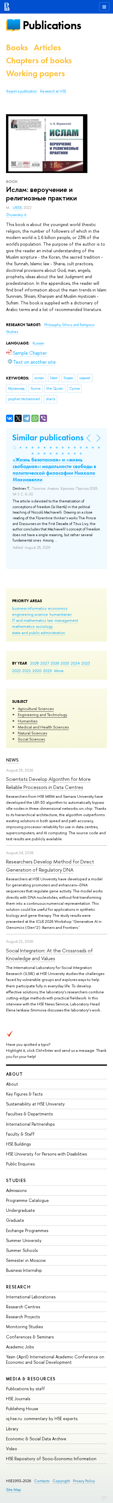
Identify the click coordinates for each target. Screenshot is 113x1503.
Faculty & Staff (20, 1134)
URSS (17, 207)
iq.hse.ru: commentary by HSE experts (41, 1418)
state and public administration (38, 632)
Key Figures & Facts (24, 1094)
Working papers (35, 73)
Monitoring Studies (24, 1326)
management (66, 620)
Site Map (13, 1489)
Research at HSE (53, 91)
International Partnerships (30, 1124)
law (50, 620)
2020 (37, 670)
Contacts (41, 1480)
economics (57, 608)
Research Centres (23, 1307)
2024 (75, 663)
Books (17, 47)
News (12, 760)
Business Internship (24, 1270)
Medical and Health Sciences (43, 727)
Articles (47, 47)
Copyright (61, 1480)
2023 (85, 663)
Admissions (16, 1190)
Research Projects (23, 1316)
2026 (55, 663)
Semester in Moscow (26, 1260)
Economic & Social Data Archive (36, 1439)
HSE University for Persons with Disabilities (46, 1154)
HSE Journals (18, 1398)
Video (11, 1448)
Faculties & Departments (29, 1114)
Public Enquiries (20, 1164)
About (14, 1074)
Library (12, 1429)
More (59, 670)
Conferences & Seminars (30, 1337)
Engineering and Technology (42, 714)
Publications (52, 25)
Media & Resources (31, 1379)
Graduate (15, 1220)
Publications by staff (25, 1388)
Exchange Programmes (27, 1230)
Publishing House (22, 1408)
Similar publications (47, 437)
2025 (65, 663)
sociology (44, 626)
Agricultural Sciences (36, 708)
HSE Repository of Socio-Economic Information (51, 1458)
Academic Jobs (20, 1347)
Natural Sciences (32, 733)
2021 (26, 670)
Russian (38, 343)
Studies (16, 1180)
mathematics (23, 626)
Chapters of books (39, 60)
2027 (44, 663)
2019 (47, 670)
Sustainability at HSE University (35, 1104)
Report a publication (21, 91)
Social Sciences (31, 739)
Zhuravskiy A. (16, 214)
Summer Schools (22, 1250)
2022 (16, 670)
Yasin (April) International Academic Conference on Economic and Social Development (55, 1359)
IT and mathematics (29, 620)
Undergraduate (20, 1210)
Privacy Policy (84, 1480)
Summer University (24, 1240)
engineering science (30, 614)
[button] (14, 448)
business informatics (29, 608)
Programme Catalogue (27, 1200)
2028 (34, 663)
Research (18, 1287)
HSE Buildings (18, 1144)
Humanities (27, 721)
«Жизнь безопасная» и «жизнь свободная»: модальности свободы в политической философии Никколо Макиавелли (54, 469)
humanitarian (60, 614)
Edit (104, 1497)
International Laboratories (30, 1297)
